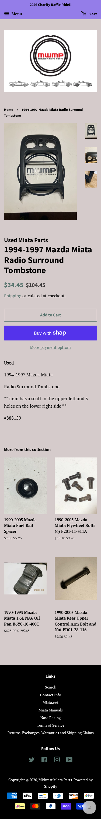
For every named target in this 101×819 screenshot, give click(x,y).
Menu (16, 13)
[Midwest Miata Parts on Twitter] (32, 760)
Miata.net (50, 702)
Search (50, 687)
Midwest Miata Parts (55, 779)
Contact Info (50, 694)
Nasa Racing (50, 717)
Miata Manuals (51, 710)
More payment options (50, 347)
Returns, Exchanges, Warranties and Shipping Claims (51, 732)
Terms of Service (50, 725)
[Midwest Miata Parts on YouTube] (69, 760)
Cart (93, 14)
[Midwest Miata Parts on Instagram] (57, 760)
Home (8, 109)
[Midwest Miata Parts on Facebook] (44, 760)
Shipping (12, 296)
